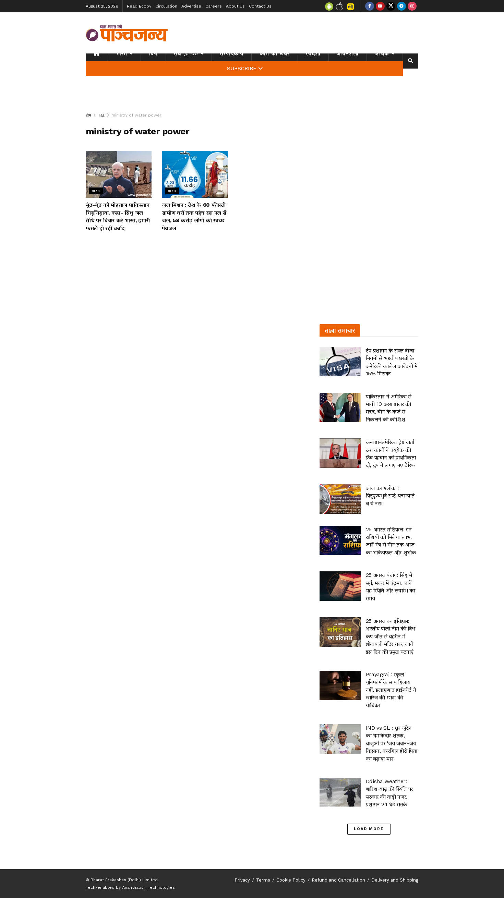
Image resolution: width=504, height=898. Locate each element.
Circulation (166, 6)
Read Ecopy (139, 6)
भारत (121, 53)
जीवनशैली (348, 53)
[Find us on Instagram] (412, 6)
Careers (213, 6)
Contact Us (260, 6)
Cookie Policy (290, 880)
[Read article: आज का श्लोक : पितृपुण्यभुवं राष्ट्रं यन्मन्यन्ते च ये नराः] (340, 499)
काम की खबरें (275, 53)
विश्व (153, 53)
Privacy (242, 880)
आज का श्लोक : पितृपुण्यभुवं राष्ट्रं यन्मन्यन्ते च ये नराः (390, 496)
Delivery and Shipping (394, 880)
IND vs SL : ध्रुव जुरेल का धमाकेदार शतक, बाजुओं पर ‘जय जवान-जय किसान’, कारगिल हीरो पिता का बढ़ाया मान (391, 743)
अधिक (382, 53)
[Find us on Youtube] (380, 6)
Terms (263, 880)
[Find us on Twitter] (390, 6)
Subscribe (241, 68)
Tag (101, 115)
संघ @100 (186, 53)
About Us (235, 6)
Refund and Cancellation (338, 880)
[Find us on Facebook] (369, 6)
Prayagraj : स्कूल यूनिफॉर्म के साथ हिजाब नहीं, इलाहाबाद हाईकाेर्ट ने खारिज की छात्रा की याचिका (391, 689)
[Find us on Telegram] (401, 6)
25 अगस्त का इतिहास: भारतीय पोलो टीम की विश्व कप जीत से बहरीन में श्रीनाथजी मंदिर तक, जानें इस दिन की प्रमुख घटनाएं (390, 636)
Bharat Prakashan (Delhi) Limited (124, 879)
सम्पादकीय (231, 53)
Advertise (191, 6)
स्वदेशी (313, 53)
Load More (369, 829)
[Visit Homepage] (127, 33)
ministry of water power (136, 115)
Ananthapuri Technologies (148, 887)
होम (88, 115)
